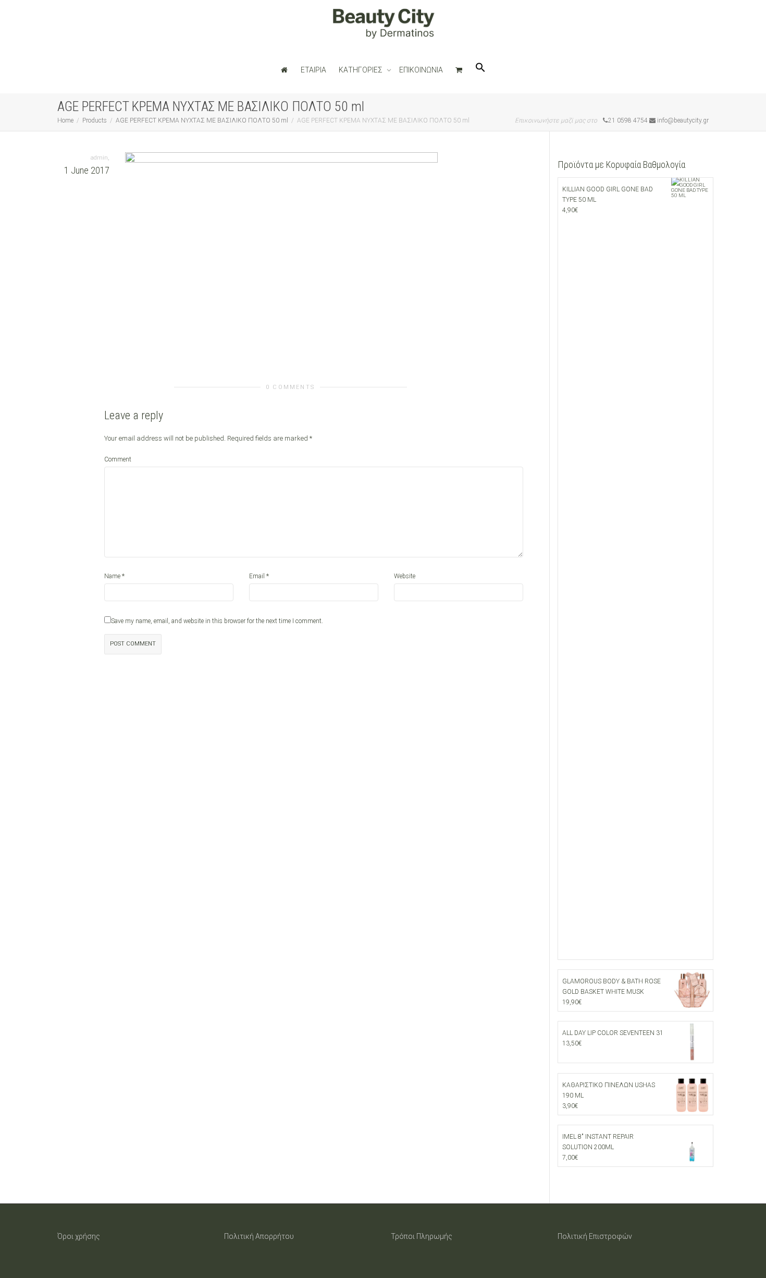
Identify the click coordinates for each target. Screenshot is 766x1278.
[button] (480, 70)
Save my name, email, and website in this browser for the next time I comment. (217, 621)
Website (404, 576)
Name (112, 576)
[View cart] (459, 70)
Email (257, 576)
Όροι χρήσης (78, 1236)
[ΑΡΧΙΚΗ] (284, 70)
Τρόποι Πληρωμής (421, 1236)
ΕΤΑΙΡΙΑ (313, 70)
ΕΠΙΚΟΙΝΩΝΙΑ (421, 70)
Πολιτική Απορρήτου (259, 1236)
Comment (117, 459)
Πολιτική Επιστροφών (595, 1236)
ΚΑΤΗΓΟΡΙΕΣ (361, 70)
